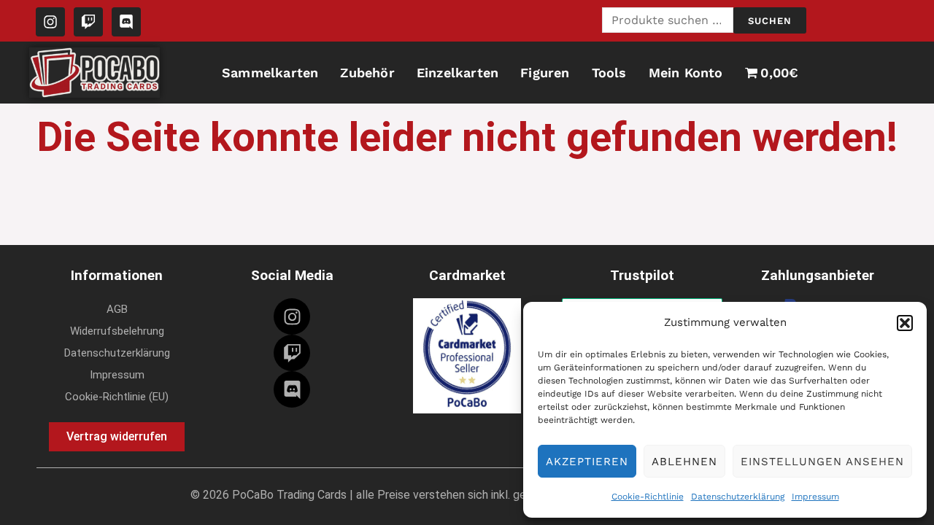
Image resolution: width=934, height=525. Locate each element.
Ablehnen (684, 461)
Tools (609, 72)
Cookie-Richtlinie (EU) (117, 396)
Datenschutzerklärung (737, 496)
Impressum (815, 496)
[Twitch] (292, 353)
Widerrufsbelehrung (117, 331)
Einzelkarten (457, 72)
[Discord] (292, 389)
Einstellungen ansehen (822, 461)
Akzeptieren (587, 461)
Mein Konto (686, 72)
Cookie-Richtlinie (647, 496)
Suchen (770, 20)
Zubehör (367, 72)
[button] (905, 323)
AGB (117, 309)
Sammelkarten (270, 72)
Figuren (544, 72)
